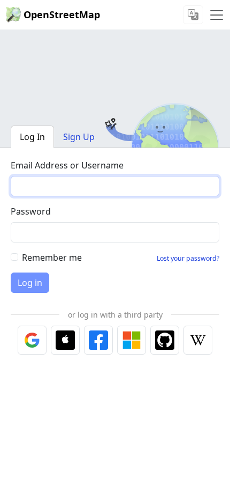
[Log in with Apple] (65, 340)
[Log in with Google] (32, 340)
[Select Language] (193, 14)
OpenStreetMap (62, 14)
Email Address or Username (67, 165)
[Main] (217, 15)
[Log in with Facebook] (98, 340)
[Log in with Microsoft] (131, 340)
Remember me (52, 257)
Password (31, 211)
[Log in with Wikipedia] (197, 340)
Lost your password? (188, 258)
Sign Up (79, 137)
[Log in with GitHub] (164, 340)
